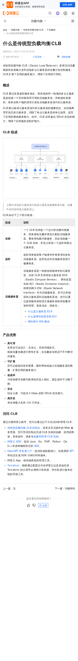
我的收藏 (66, 56)
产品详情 (37, 56)
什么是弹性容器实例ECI (42, 316)
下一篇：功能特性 (65, 488)
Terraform (13, 465)
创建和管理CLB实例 (46, 436)
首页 (5, 29)
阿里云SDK (14, 441)
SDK (36, 446)
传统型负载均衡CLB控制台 (23, 427)
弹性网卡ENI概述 (39, 321)
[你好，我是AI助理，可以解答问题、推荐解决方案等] (57, 13)
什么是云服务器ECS (40, 311)
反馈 (45, 505)
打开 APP (67, 4)
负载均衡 (15, 29)
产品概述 (51, 29)
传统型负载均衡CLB (33, 29)
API (71, 451)
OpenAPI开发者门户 (19, 451)
